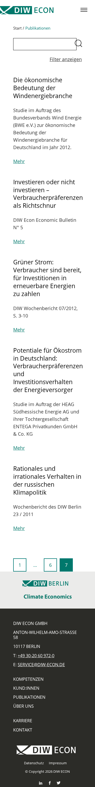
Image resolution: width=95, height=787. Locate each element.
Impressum (58, 763)
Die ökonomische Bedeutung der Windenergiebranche (42, 88)
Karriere (22, 721)
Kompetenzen (28, 679)
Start (17, 28)
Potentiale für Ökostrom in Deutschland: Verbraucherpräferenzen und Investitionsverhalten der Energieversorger (48, 370)
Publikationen (29, 697)
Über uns (23, 706)
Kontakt (22, 730)
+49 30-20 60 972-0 (36, 656)
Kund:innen (26, 688)
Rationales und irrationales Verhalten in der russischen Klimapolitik (47, 480)
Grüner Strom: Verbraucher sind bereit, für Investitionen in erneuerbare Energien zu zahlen (47, 278)
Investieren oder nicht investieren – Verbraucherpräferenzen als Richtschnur (48, 194)
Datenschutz (34, 763)
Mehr (19, 161)
